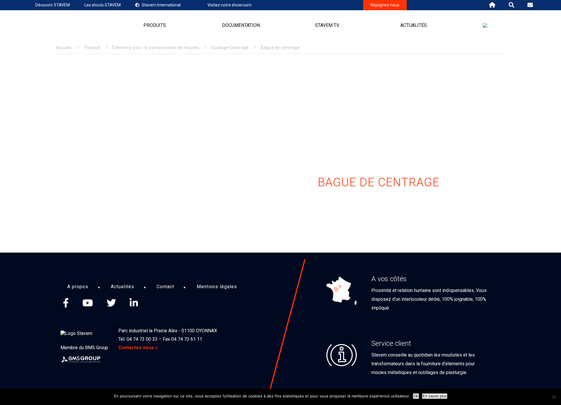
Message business (156, 302)
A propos (77, 286)
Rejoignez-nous (384, 5)
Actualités (413, 25)
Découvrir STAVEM (52, 5)
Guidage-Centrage (230, 47)
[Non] (554, 397)
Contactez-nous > (138, 347)
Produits (154, 25)
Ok (415, 396)
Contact (165, 286)
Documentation (241, 25)
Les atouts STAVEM (102, 5)
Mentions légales (217, 286)
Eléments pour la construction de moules (155, 47)
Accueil (64, 47)
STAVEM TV (327, 25)
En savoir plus (435, 396)
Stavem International (161, 5)
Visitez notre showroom (229, 5)
